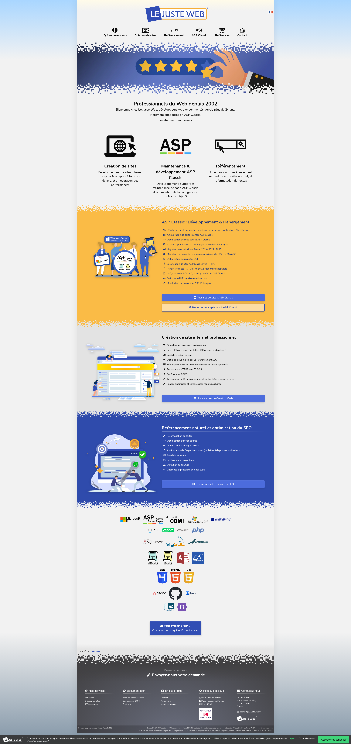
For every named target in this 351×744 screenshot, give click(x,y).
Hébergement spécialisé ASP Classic (214, 307)
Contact (164, 697)
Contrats (127, 704)
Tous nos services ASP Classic (214, 297)
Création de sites (92, 701)
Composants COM (131, 701)
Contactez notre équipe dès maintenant (175, 628)
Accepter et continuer (333, 740)
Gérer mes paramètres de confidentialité (95, 728)
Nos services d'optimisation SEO (214, 484)
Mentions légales (168, 704)
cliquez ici (293, 738)
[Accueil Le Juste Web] (175, 12)
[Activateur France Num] (205, 714)
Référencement (91, 704)
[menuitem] (115, 32)
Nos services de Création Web (214, 398)
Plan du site (166, 701)
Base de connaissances (133, 697)
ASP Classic (90, 697)
